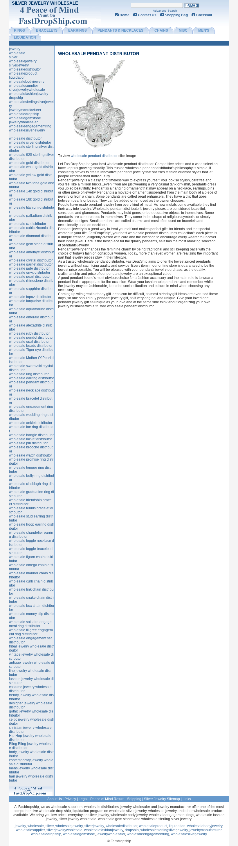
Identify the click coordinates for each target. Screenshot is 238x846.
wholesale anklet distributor (30, 423)
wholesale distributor (25, 138)
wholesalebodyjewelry (26, 82)
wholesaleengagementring (30, 126)
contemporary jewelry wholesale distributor (31, 762)
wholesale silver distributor (30, 142)
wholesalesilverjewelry (27, 130)
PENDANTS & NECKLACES (120, 30)
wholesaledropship (24, 114)
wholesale (17, 53)
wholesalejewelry (23, 61)
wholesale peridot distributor (31, 337)
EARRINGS (77, 30)
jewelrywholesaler (23, 122)
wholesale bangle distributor (31, 435)
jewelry (14, 49)
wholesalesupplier (23, 86)
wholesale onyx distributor (29, 272)
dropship (16, 98)
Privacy (70, 799)
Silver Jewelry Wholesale (45, 3)
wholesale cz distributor (27, 224)
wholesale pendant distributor (98, 53)
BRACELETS (46, 30)
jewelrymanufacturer (25, 110)
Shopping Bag (176, 15)
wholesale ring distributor (29, 374)
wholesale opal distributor (29, 342)
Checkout (204, 15)
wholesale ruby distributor (29, 333)
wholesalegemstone (25, 118)
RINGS (19, 30)
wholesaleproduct (23, 73)
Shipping (134, 799)
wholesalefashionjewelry (28, 94)
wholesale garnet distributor (31, 264)
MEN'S (203, 30)
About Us (54, 799)
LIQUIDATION (25, 37)
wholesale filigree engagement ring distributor (31, 632)
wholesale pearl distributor (30, 277)
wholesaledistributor (25, 69)
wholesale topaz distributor (30, 297)
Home (124, 15)
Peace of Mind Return (107, 799)
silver (13, 57)
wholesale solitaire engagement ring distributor (30, 624)
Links (187, 799)
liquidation (17, 77)
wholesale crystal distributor (31, 260)
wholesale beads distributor (31, 346)
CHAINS (161, 30)
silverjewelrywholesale (27, 90)
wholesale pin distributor (28, 443)
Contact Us (147, 15)
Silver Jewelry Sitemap (162, 799)
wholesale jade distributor (29, 268)
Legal (83, 799)
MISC (183, 30)
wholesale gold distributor (29, 163)
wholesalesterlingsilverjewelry (164, 830)
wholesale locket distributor (30, 439)
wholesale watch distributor (30, 455)
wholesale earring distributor (31, 378)
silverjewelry (19, 65)
